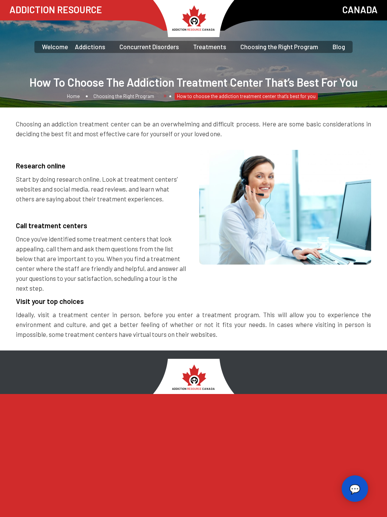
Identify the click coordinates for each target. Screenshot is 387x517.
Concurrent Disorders (149, 46)
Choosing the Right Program (279, 46)
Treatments (209, 46)
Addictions (90, 46)
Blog (339, 46)
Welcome (55, 46)
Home (73, 96)
